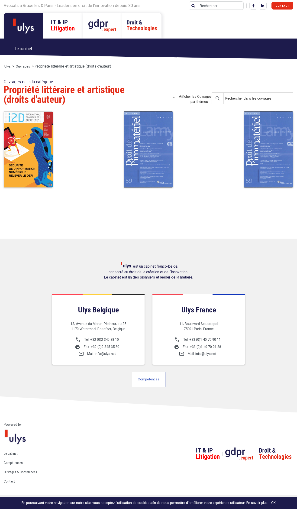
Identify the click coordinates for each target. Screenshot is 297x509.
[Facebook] (253, 6)
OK (273, 503)
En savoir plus (257, 503)
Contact (282, 5)
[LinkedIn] (263, 6)
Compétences (148, 379)
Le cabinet (11, 453)
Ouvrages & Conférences (20, 472)
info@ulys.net (105, 354)
